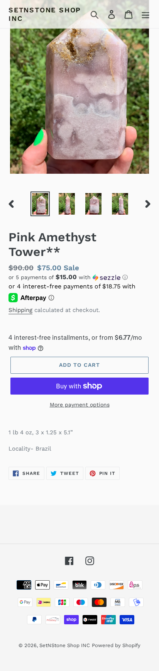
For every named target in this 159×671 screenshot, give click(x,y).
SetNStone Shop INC (44, 14)
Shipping (20, 310)
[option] (40, 204)
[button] (79, 277)
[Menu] (145, 14)
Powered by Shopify (116, 645)
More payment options (80, 405)
